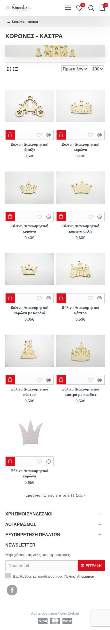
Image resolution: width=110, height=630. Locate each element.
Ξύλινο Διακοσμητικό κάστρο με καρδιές (80, 392)
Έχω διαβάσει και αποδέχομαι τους (53, 576)
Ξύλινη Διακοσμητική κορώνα (80, 147)
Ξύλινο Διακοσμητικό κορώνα (29, 473)
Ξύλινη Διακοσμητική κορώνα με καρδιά (29, 310)
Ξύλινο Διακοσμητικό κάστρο (80, 310)
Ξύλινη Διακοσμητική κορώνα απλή (80, 228)
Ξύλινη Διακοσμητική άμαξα (29, 147)
